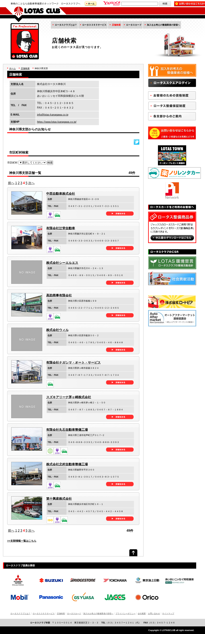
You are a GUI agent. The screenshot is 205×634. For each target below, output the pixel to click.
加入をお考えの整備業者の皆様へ (163, 25)
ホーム (12, 68)
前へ (11, 183)
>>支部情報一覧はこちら (21, 540)
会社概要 (142, 613)
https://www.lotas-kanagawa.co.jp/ (56, 121)
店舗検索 (116, 25)
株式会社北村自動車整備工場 (67, 464)
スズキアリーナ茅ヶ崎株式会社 (68, 397)
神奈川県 (39, 68)
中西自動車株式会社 (60, 193)
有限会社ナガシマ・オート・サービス (73, 362)
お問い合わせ (154, 613)
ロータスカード (134, 25)
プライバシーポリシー (126, 613)
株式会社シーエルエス (62, 262)
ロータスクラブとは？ (66, 25)
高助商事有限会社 (59, 295)
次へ (31, 183)
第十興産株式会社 (59, 498)
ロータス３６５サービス (94, 25)
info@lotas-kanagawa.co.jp (52, 114)
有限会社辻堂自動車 (60, 228)
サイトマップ (168, 613)
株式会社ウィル (57, 330)
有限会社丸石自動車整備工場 (67, 429)
